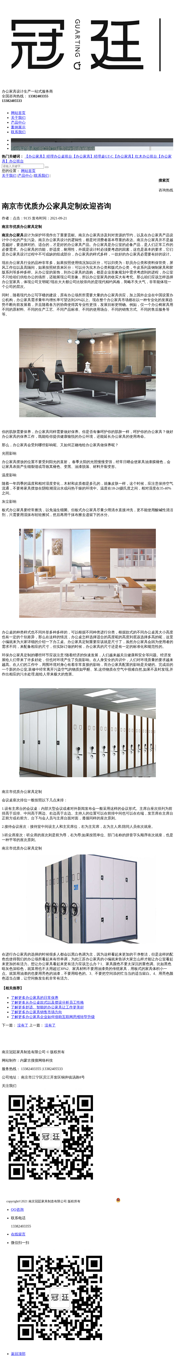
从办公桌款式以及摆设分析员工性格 (47, 1002)
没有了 (22, 1025)
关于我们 (9, 175)
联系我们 (41, 175)
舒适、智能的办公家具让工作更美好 (47, 1007)
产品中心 (25, 175)
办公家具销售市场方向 (36, 1012)
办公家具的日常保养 (34, 998)
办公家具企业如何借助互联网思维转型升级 (53, 1017)
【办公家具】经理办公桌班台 (48, 156)
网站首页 (28, 171)
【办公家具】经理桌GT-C (92, 156)
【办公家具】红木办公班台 (135, 156)
